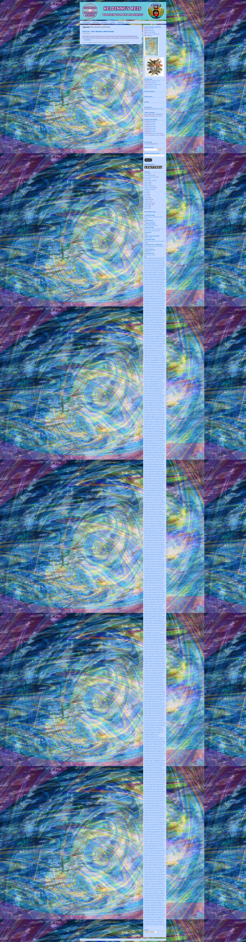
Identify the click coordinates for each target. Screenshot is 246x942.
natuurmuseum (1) (154, 642)
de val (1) (161, 384)
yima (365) (146, 914)
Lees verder (88, 39)
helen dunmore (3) (159, 486)
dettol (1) (152, 393)
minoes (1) (155, 628)
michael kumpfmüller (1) (159, 621)
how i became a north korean (109, 42)
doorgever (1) (151, 402)
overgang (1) (161, 672)
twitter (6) (152, 860)
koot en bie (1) (160, 571)
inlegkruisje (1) (154, 525)
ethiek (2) (157, 429)
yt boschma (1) (151, 917)
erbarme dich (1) (155, 428)
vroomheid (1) (147, 890)
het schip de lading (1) (156, 500)
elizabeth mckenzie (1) (151, 421)
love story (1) (154, 594)
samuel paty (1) (147, 723)
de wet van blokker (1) (149, 388)
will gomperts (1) (160, 905)
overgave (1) (147, 673)
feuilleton (146, 182)
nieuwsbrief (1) (157, 649)
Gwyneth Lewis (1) (160, 471)
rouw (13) (146, 720)
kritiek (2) (150, 573)
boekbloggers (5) (148, 329)
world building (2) (148, 910)
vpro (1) (155, 888)
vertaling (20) (159, 876)
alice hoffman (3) (151, 281)
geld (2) (147, 452)
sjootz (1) (161, 749)
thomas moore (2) (154, 843)
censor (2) (162, 341)
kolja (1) (153, 569)
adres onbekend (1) (148, 272)
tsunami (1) (156, 858)
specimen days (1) (160, 756)
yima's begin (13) (153, 914)
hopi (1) (157, 507)
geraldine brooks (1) (148, 455)
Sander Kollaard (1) (155, 723)
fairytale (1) (149, 435)
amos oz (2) (158, 286)
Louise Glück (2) (161, 592)
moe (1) (163, 628)
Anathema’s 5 (147, 251)
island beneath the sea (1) (155, 530)
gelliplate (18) (152, 452)
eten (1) (153, 429)
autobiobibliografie (148, 175)
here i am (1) (154, 492)
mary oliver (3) (162, 613)
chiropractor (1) (151, 346)
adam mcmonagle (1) (155, 270)
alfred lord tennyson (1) (149, 279)
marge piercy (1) (155, 604)
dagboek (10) (155, 365)
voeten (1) (160, 886)
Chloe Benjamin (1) (159, 346)
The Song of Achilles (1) (149, 829)
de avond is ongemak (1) (153, 374)
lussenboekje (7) (158, 595)
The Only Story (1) (158, 810)
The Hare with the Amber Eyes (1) (151, 793)
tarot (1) (155, 774)
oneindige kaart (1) (152, 665)
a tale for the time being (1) (158, 263)
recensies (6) (151, 708)
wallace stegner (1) (148, 893)
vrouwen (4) (161, 890)
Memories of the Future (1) (150, 620)
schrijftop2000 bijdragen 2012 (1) (151, 736)
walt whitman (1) (156, 893)
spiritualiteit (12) (147, 758)
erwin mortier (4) (147, 429)
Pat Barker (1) (158, 677)
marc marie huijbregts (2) (149, 602)
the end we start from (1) (149, 786)
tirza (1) (146, 848)
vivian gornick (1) (153, 881)
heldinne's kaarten (148, 185)
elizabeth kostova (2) (150, 419)
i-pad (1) (151, 516)
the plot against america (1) (155, 813)
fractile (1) (146, 445)
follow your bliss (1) (161, 441)
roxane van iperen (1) (153, 720)
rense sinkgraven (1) (157, 711)
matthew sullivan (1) (158, 614)
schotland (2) (154, 729)
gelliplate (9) (158, 452)
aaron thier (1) (149, 268)
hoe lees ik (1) (149, 505)
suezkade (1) (149, 767)
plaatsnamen (151, 30)
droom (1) (158, 407)
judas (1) (150, 556)
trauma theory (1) (158, 853)
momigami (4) (152, 630)
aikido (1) (161, 275)
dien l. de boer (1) (150, 396)
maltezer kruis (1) (161, 601)
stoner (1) (146, 765)
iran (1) (154, 528)
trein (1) (159, 855)
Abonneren (148, 160)
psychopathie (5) (154, 698)
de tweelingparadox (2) (153, 384)
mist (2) (159, 628)
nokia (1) (157, 653)
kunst (145, 190)
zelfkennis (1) (161, 917)
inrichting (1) (147, 526)
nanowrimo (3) (151, 639)
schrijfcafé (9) (149, 730)
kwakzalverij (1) (156, 576)
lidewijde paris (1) (156, 589)
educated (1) (147, 414)
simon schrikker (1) (158, 746)
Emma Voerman (151, 224)
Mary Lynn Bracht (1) (153, 613)
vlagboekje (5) (147, 883)
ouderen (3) (155, 672)
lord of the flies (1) (153, 592)
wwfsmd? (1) (160, 912)
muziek (145, 196)
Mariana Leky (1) (159, 608)
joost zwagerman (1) (152, 552)
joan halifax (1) (149, 542)
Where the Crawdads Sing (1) (150, 902)
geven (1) (159, 459)
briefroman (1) (147, 338)
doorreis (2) (157, 402)
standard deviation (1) (149, 760)
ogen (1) (158, 659)
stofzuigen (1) (162, 763)
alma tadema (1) (151, 282)
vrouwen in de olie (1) (149, 891)
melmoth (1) (161, 618)
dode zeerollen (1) (155, 398)
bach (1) (159, 313)
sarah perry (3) (147, 725)
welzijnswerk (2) (147, 896)
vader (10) (155, 867)
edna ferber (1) (160, 412)
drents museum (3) (148, 407)
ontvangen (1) (152, 666)
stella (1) (159, 762)
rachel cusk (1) (158, 701)
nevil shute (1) (152, 647)
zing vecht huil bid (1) (156, 919)
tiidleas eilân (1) (156, 845)
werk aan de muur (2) (152, 898)
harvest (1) (146, 483)
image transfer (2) (154, 518)
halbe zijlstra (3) (149, 474)
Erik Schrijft (150, 227)
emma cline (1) (153, 422)
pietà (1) (155, 689)
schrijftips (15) (159, 732)
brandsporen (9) (152, 336)
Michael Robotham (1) (159, 623)
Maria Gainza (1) (152, 608)
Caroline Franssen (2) (150, 339)
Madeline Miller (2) (156, 599)
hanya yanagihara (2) (153, 480)
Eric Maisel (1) (162, 428)
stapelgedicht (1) (158, 760)
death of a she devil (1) (151, 390)
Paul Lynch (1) (147, 680)
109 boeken (153, 126)
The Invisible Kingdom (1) (151, 796)
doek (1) (161, 398)
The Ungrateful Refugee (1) (152, 832)
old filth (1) (151, 661)
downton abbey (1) (158, 405)
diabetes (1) (156, 393)
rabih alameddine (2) (150, 701)
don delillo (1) (160, 400)
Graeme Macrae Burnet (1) (158, 467)
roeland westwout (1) (156, 717)
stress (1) (151, 765)
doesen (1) (146, 400)
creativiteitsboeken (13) (156, 360)
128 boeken (153, 129)
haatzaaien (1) (159, 473)
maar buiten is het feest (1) (159, 597)
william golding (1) (148, 907)
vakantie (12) (161, 867)
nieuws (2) (151, 649)
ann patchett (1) (149, 291)
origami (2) (154, 670)
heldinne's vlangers (148, 189)
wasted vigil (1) (149, 895)
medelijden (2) (154, 616)
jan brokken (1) (159, 533)
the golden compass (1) (156, 789)
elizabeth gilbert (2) (151, 417)
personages (151, 28)
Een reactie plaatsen (125, 42)
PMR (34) (148, 692)
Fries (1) (157, 448)
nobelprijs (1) (152, 653)
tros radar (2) (152, 857)
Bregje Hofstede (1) (160, 336)
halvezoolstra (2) (156, 474)
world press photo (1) (156, 910)
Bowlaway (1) (162, 334)
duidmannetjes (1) (160, 409)
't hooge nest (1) (148, 258)
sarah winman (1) (155, 725)
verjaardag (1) (147, 876)
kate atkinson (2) (153, 561)
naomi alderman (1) (158, 639)
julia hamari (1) (147, 557)
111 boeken (153, 128)
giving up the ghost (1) (153, 462)
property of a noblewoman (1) (155, 696)
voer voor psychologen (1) (151, 886)
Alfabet (146, 234)
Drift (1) (154, 407)
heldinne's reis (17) (150, 486)
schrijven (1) (162, 737)
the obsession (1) (149, 810)
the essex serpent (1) (160, 786)
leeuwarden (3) (158, 582)
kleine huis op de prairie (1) (156, 568)
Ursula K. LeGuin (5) (152, 865)
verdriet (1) (146, 874)
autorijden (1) (149, 313)
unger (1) (157, 862)
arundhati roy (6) (158, 305)
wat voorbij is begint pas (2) (159, 895)
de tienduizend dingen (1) (154, 383)
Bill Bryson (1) (160, 324)
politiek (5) (148, 694)
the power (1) (154, 815)
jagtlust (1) (146, 533)
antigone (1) (159, 298)
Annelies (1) (151, 296)
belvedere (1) (159, 320)
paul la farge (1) (159, 678)
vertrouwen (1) (155, 877)
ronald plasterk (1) (154, 718)
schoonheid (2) (147, 729)
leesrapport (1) (151, 582)
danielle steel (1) (157, 369)
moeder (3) (146, 630)
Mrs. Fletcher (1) (149, 635)
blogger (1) (161, 327)
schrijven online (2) (159, 739)
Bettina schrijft (151, 215)
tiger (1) (151, 845)
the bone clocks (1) (156, 779)
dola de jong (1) (152, 400)
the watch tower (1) (152, 836)
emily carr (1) (159, 421)
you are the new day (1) (154, 916)
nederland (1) (157, 644)
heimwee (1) (156, 485)
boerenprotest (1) (152, 332)
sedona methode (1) (154, 743)
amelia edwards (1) (148, 284)
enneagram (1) (159, 426)
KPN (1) (146, 573)
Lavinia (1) (146, 580)
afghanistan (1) (156, 274)
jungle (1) (160, 557)
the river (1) (151, 822)
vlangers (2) (153, 883)
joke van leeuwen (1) (156, 547)
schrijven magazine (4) (149, 739)
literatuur (146, 194)
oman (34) (152, 663)
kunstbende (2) (150, 575)
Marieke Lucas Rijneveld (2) (159, 609)
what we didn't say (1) (160, 900)
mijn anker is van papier (149, 180)
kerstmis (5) (160, 564)
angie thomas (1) (154, 289)
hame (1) (163, 474)
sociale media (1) (159, 753)
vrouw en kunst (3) (155, 890)
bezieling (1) (154, 322)
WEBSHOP (121, 22)
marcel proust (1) (159, 602)
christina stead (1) (148, 348)
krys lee (117, 42)
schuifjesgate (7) (148, 741)
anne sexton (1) (155, 294)
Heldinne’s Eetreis (148, 96)
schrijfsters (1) (153, 732)
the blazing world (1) (152, 777)
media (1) (159, 616)
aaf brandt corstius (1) (156, 267)
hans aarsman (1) (154, 478)
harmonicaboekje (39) (149, 481)
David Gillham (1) (151, 371)
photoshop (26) (152, 685)
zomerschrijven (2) (148, 922)
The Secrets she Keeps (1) (155, 826)
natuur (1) (148, 642)
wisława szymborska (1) (152, 909)
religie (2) (151, 710)
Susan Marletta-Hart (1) (157, 767)
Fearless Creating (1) (153, 438)
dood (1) (146, 402)
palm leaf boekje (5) (155, 675)
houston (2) (159, 509)
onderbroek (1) (158, 663)
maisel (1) (155, 601)
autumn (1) (154, 313)
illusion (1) (148, 518)
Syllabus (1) (152, 770)
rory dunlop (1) (161, 718)
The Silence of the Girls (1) (158, 827)
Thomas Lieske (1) (158, 841)
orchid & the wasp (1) (160, 668)
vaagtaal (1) (150, 867)
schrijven (146, 206)
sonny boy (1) (156, 755)
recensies (90, 42)
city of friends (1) (157, 351)
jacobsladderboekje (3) (151, 531)
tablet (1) (151, 772)
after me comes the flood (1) (152, 275)
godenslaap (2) (157, 464)
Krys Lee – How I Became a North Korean (98, 31)
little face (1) (152, 590)
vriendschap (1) (160, 888)
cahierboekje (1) (158, 338)
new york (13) (159, 647)
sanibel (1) (162, 723)
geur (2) (155, 459)
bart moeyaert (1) (154, 315)
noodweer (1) (162, 653)
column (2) (159, 355)
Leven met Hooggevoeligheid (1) (156, 587)
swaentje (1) (155, 768)
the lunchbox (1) (153, 800)
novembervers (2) (156, 656)
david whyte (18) (154, 372)
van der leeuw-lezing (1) (149, 869)
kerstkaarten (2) (154, 564)
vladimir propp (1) (161, 881)
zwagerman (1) (156, 924)
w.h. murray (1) (160, 891)
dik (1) (155, 396)
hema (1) (148, 490)
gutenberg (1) (153, 471)
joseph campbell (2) (157, 554)
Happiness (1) (162, 480)
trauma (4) (152, 853)
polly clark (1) (153, 694)
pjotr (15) (150, 691)
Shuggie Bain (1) (149, 746)
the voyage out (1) (152, 834)
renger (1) (151, 711)
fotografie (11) (153, 443)
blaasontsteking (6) (154, 326)
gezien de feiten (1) (155, 460)
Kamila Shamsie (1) (154, 559)
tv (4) (160, 858)
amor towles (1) (152, 286)
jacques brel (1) (159, 531)
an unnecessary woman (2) (154, 287)
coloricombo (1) (153, 355)
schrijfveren (146, 201)
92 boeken (153, 131)
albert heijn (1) (161, 277)
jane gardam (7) (161, 535)
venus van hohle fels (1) (158, 872)
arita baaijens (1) (148, 303)
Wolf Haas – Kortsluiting (149, 222)
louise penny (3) (147, 594)
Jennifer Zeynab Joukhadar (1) (157, 538)
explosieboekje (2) (159, 431)
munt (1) (155, 635)
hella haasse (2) (155, 488)
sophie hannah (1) (152, 756)
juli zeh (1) (154, 556)
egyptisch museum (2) (156, 415)
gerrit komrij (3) (151, 457)
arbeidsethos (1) (153, 301)
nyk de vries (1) (154, 658)
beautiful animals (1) (156, 317)
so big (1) (154, 753)
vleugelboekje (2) (160, 883)
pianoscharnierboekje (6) (151, 687)
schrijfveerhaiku (153, 82)
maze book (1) (147, 616)
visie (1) (147, 881)
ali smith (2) (157, 279)
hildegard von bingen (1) (154, 502)
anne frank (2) (149, 294)
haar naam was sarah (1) (149, 473)
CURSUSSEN (86, 22)
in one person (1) (151, 521)
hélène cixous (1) (148, 488)
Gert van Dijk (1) (158, 457)
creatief (146, 178)
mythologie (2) (149, 637)
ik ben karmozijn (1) (157, 516)
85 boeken (153, 124)
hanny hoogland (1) (157, 476)
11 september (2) (151, 260)
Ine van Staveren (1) (159, 523)
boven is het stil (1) (154, 334)
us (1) (158, 865)
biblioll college (151, 239)
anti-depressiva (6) (152, 298)
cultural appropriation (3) (155, 362)
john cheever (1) (154, 545)
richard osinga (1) (156, 713)
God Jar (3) (160, 462)
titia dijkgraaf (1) (151, 848)
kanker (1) (161, 559)
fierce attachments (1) (160, 440)
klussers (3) (148, 569)
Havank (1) (151, 483)
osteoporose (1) (149, 672)
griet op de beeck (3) (154, 469)
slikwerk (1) (159, 751)
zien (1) (146, 919)
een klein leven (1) (154, 414)
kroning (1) (154, 573)
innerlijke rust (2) (161, 525)
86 (164, 135)
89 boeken (153, 133)
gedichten (146, 183)
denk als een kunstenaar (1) (155, 391)
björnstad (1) (147, 326)
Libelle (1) (150, 589)
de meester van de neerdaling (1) (155, 377)
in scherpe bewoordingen (154, 236)
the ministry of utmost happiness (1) (154, 805)
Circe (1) (160, 348)
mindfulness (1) (149, 628)
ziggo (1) (150, 919)
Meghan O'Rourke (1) (153, 618)
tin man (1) (160, 846)
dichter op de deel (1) (156, 395)
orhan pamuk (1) (148, 670)
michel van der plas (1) (155, 625)
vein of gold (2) (149, 872)
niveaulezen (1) (157, 651)
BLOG (127, 22)
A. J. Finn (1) (148, 267)
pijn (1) (159, 689)
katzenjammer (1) (149, 563)
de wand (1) (161, 386)
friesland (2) (161, 448)
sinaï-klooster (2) (148, 749)
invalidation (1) (149, 528)
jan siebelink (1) (153, 535)
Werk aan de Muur (159, 108)
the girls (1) (157, 787)
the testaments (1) (148, 831)
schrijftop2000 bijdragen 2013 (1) (151, 737)
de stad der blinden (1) (154, 381)
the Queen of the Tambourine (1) (155, 817)
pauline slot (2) (154, 680)
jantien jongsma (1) (148, 537)
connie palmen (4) (150, 358)
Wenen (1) (153, 896)
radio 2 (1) (155, 703)
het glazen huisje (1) (156, 495)
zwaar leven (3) (149, 924)
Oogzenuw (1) (158, 666)
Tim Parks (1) (149, 846)
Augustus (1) (148, 310)
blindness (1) (150, 327)
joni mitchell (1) (152, 550)
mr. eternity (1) (156, 632)
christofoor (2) (156, 348)
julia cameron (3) (160, 556)
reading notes (151, 253)
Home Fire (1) (155, 505)
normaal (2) (149, 656)
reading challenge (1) (156, 706)
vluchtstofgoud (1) (156, 884)
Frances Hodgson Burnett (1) (155, 445)
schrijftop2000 (147, 199)
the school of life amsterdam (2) (153, 824)
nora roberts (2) (158, 654)
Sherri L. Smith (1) (153, 744)
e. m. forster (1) (158, 410)
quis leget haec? (151, 249)
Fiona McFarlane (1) (152, 441)
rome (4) (147, 718)
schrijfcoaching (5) (156, 730)
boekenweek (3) (155, 329)
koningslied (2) (153, 571)
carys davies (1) (147, 341)
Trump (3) (151, 858)
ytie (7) (156, 917)
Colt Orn (146, 82)
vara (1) (157, 871)
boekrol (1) (148, 331)
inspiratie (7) (152, 526)
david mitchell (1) (159, 371)
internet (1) (158, 526)
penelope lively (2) (157, 682)
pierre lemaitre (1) (149, 689)
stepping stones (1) (154, 763)
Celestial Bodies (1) (156, 341)
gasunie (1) (150, 450)
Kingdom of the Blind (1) (156, 566)
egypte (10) (148, 415)
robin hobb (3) (152, 715)
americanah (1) (156, 284)
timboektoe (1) (155, 846)
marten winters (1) (158, 611)
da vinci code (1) (148, 365)
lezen (145, 192)
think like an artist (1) (148, 841)
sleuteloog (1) (154, 751)
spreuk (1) (160, 758)
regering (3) (161, 708)
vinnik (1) (156, 879)
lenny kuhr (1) (156, 583)
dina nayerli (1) (147, 398)
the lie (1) (152, 798)
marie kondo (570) (148, 609)
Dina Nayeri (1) (160, 396)
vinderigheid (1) (150, 879)
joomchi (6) (158, 550)
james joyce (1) (152, 533)
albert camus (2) (154, 277)
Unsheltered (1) (149, 864)
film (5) (145, 441)
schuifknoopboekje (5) (157, 741)
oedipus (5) (146, 659)
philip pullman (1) (149, 684)
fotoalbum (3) (147, 443)
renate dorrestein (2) (157, 710)
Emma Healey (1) (149, 424)
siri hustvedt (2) (155, 749)
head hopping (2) (158, 483)
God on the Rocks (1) (149, 464)
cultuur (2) (154, 364)
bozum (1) (146, 336)
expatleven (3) (151, 431)
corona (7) (148, 360)
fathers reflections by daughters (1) (154, 436)
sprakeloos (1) (155, 758)
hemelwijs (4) (153, 490)
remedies (150, 32)
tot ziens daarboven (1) (155, 850)
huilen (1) (155, 514)
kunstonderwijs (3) (148, 576)
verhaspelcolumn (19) (154, 874)
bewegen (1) (148, 322)
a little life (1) (148, 263)
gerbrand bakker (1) (157, 455)
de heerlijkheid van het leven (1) (155, 376)
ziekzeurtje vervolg (155, 80)
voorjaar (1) (150, 888)
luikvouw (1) (151, 595)
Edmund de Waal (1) (152, 412)
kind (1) (149, 566)
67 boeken (156, 135)
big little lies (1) (147, 324)
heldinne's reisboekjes (149, 187)
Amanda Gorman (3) (159, 282)
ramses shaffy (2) (156, 704)
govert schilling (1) (148, 467)
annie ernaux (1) (158, 296)
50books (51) (151, 262)
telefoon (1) (152, 775)
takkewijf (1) (155, 772)
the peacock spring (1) (155, 812)
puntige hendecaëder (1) (153, 699)
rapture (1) (162, 704)
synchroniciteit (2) (158, 770)
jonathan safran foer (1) (154, 549)
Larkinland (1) (149, 578)
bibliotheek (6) (160, 322)
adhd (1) (162, 270)
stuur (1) (155, 765)
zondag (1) (155, 922)
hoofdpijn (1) (152, 507)
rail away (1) (160, 703)
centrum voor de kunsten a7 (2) (151, 343)
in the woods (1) (158, 521)
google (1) (160, 466)
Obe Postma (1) (161, 658)
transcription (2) (151, 852)
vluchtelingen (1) (148, 884)
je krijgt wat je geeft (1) (158, 537)
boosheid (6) (147, 334)
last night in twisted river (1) (158, 578)
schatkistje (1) (152, 727)
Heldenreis (146, 102)
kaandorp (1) (147, 559)
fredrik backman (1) (155, 447)
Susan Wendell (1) (148, 768)
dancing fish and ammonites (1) (156, 367)
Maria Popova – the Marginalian (155, 244)
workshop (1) (160, 909)
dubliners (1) (152, 409)
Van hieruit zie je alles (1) (149, 871)
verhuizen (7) (162, 874)
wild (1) (155, 905)
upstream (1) (155, 864)
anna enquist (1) (156, 291)
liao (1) (145, 589)
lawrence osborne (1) (154, 580)
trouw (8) (158, 857)
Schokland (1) (159, 727)
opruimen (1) (148, 668)
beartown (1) (148, 317)
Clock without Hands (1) (153, 353)
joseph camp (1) (149, 554)
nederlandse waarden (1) (154, 646)
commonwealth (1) (155, 357)
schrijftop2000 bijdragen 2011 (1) (151, 734)
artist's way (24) (150, 305)
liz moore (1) (158, 590)
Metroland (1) (159, 620)
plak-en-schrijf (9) (156, 691)
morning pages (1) (148, 632)
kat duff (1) (146, 561)
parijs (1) (152, 677)
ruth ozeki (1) (158, 722)
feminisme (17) (151, 440)
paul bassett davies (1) (151, 678)
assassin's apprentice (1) (156, 306)
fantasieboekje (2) (156, 435)
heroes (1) (154, 493)
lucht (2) (159, 594)
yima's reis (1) (160, 914)
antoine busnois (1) (155, 300)
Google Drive (159, 116)
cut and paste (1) (160, 364)
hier (151, 35)
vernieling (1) (153, 876)
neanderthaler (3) (149, 644)
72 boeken (153, 123)
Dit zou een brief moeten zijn (150, 225)
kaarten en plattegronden (154, 33)
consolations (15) (158, 358)
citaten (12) (150, 351)
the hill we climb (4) (152, 794)
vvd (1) (155, 891)
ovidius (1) (152, 673)
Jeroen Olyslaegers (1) (149, 540)
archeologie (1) (161, 301)
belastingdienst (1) (151, 320)
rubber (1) (161, 720)
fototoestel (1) (160, 443)
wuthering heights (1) (153, 912)
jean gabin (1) (147, 538)
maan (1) (150, 597)
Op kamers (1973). (148, 237)
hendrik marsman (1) (160, 490)
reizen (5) (146, 710)
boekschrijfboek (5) (155, 331)
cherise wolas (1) (149, 345)
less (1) (147, 587)
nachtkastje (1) (155, 637)
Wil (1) (151, 905)
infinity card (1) (147, 525)
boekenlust (150, 220)
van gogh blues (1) (159, 869)
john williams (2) (147, 547)
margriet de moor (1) (154, 606)
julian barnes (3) (154, 557)
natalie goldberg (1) (153, 640)
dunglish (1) (147, 410)
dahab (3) (160, 365)
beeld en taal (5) (155, 319)
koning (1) (148, 571)
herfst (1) (159, 492)
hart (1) (163, 481)
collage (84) (147, 355)
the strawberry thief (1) (160, 829)
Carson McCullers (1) (160, 339)
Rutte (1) (163, 722)
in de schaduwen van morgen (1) (153, 519)
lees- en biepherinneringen (150, 177)
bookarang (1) (160, 332)
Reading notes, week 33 (149, 254)
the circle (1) (160, 782)
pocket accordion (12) (155, 692)
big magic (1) (154, 324)
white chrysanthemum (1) (153, 903)
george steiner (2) (160, 454)
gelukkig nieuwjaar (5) (150, 454)
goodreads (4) (155, 466)
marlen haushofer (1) (149, 611)
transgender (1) (158, 852)
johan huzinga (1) (152, 544)
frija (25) (146, 450)
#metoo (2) (154, 258)
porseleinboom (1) (161, 694)
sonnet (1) (150, 755)
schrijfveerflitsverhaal (148, 202)
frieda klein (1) (152, 448)
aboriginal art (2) (156, 268)
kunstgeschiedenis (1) (159, 575)
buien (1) (153, 338)
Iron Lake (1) (159, 528)
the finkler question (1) (149, 787)
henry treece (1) (147, 492)
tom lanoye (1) (158, 848)
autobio (146, 173)
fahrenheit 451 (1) (153, 433)
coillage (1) (161, 353)
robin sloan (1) (159, 715)
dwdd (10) (152, 410)
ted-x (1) (147, 775)
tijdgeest (95, 42)
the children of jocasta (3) (151, 782)
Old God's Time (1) (158, 661)
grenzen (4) (146, 469)
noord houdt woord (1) (149, 654)
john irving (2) (162, 545)
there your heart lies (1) (160, 839)
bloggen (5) (156, 327)
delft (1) (158, 390)
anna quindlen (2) (152, 293)
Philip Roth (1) (157, 684)
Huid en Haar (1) (149, 514)
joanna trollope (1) (157, 542)
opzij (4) (153, 668)
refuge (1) (156, 708)
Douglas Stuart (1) (153, 403)
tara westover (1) (149, 774)
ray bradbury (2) (147, 706)
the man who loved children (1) (154, 801)
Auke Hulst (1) (155, 310)
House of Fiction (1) (152, 509)
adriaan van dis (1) (157, 272)
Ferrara (149, 232)
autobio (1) (156, 312)
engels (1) (154, 426)
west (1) (159, 898)
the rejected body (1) (155, 819)
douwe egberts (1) (150, 405)
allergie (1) (158, 281)
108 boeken (153, 121)
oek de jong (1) (153, 659)
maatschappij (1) (148, 599)
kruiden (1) (159, 573)
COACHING (95, 22)
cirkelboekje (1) (154, 350)
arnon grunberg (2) (156, 303)
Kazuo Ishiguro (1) (158, 563)
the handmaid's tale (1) (160, 791)
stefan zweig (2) (153, 762)
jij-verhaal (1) (157, 540)
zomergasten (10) (160, 921)
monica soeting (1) (160, 630)
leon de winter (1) (153, 585)
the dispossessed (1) (159, 784)
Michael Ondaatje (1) (149, 623)
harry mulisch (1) (157, 481)
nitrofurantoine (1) (150, 651)
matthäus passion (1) (149, 614)
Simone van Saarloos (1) (159, 748)
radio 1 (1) (151, 703)
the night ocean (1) (153, 808)
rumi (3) (153, 722)
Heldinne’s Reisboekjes (149, 91)
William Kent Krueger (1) (157, 907)
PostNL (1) (146, 696)
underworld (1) (151, 862)
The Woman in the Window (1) (155, 838)
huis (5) (159, 514)
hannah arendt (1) (148, 476)
